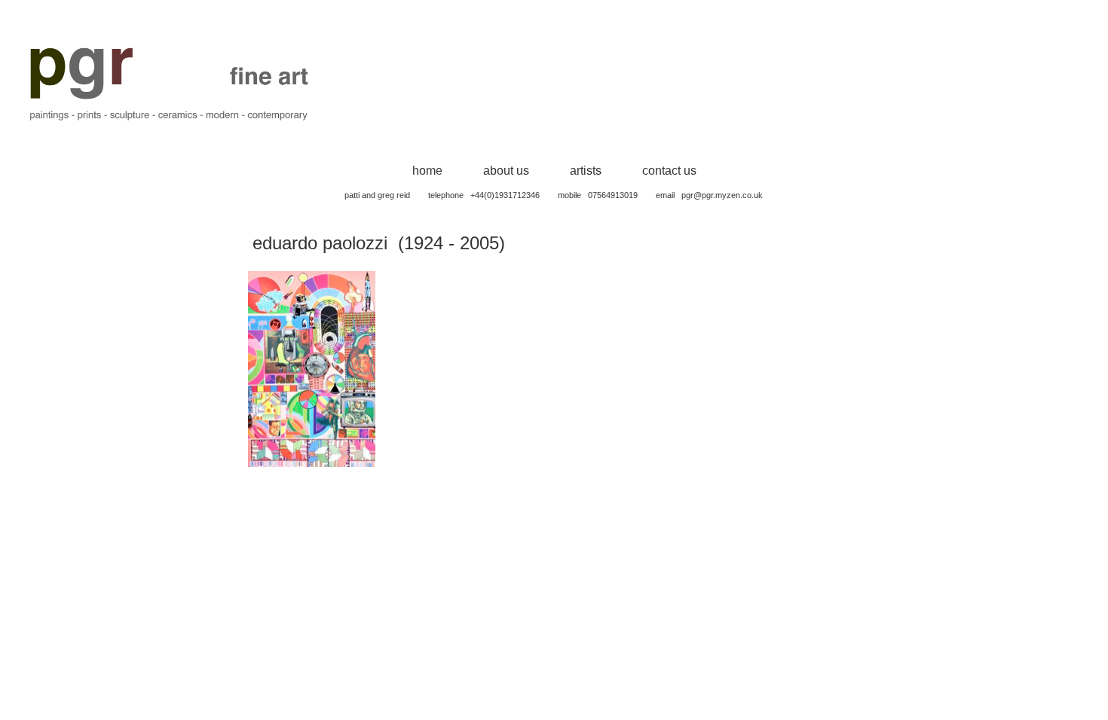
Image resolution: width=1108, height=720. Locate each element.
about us (506, 170)
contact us (669, 170)
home (427, 170)
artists (585, 170)
